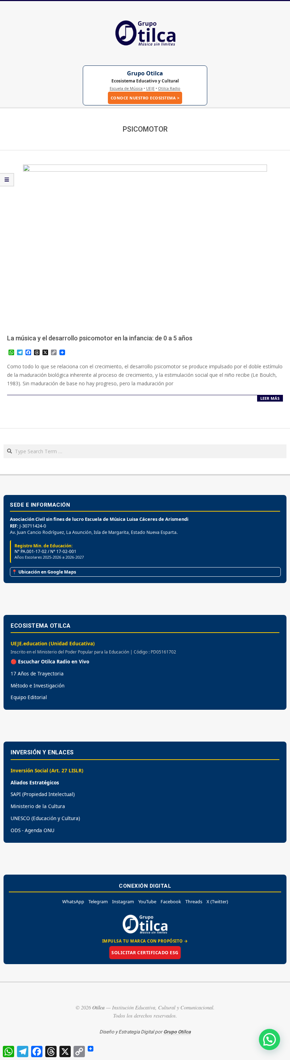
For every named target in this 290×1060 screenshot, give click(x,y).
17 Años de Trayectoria (37, 673)
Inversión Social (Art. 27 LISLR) (47, 770)
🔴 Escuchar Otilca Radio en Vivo (50, 661)
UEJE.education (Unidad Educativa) (53, 643)
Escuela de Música (126, 88)
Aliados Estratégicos (35, 782)
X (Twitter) (217, 901)
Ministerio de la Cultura (38, 806)
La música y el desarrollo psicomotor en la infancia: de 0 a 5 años (99, 338)
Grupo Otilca (145, 73)
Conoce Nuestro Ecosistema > (145, 97)
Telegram (98, 901)
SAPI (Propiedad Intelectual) (43, 794)
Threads (193, 901)
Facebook (171, 901)
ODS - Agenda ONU (32, 830)
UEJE (150, 88)
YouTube (147, 901)
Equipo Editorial (29, 697)
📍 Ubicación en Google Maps (44, 572)
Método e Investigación (37, 685)
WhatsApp (73, 901)
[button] (269, 1039)
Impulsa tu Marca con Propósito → (145, 941)
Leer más (270, 398)
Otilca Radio (169, 88)
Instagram (123, 901)
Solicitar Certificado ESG (145, 953)
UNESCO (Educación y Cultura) (45, 818)
